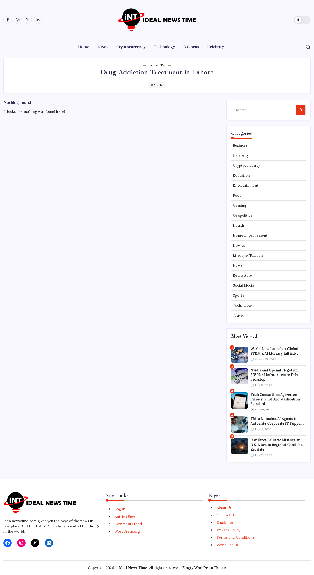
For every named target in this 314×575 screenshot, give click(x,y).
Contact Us (226, 515)
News (237, 265)
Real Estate (242, 275)
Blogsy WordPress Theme (204, 568)
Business (240, 145)
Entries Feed (125, 516)
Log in (119, 509)
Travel (238, 315)
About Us (224, 507)
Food (237, 195)
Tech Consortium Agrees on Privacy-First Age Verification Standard (275, 399)
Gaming (239, 205)
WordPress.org (127, 531)
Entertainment (246, 185)
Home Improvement (250, 235)
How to (239, 245)
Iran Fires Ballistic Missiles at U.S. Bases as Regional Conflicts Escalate (277, 445)
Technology (243, 305)
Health (238, 225)
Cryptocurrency (246, 165)
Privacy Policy (228, 530)
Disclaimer (226, 522)
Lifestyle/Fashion (248, 255)
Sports (238, 295)
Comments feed (128, 524)
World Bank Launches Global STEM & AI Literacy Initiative (275, 351)
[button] (302, 20)
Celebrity (241, 155)
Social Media (243, 285)
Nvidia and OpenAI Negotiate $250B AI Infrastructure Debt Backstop (275, 375)
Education (241, 175)
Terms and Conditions (235, 537)
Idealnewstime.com (20, 521)
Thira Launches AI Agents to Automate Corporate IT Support (277, 420)
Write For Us (227, 545)
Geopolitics (242, 215)
